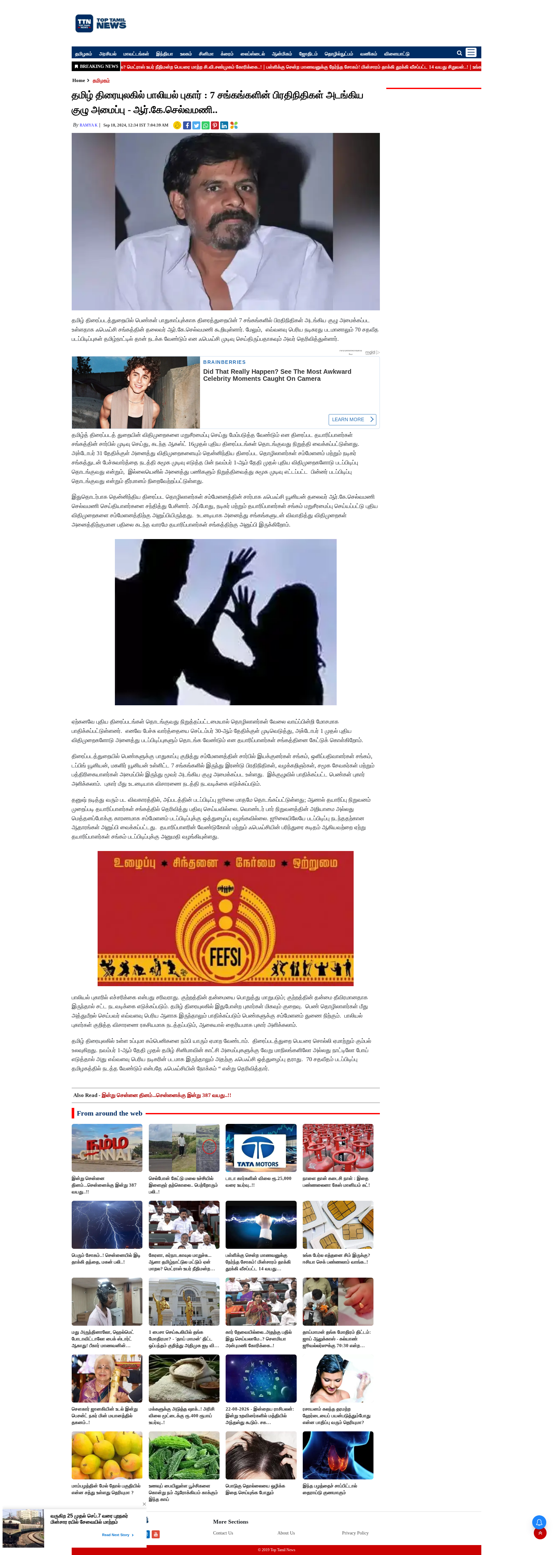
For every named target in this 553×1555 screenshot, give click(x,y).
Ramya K (89, 125)
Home (78, 80)
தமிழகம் (83, 53)
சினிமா (206, 53)
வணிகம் (368, 53)
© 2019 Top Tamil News (276, 1550)
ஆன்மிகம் (282, 53)
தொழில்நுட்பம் (339, 53)
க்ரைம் (227, 53)
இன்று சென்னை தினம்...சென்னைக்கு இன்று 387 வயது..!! (166, 1095)
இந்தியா (164, 53)
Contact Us (223, 1533)
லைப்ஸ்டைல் (253, 53)
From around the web (109, 1113)
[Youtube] (156, 1534)
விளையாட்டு (397, 53)
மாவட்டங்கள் (136, 53)
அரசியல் (107, 53)
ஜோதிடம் (308, 53)
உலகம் (186, 53)
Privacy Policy (355, 1533)
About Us (286, 1533)
